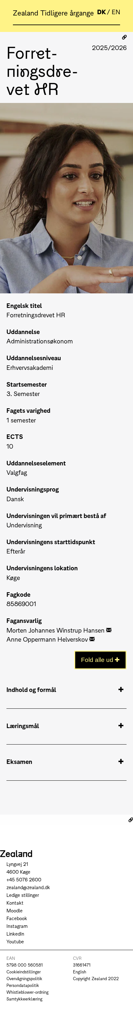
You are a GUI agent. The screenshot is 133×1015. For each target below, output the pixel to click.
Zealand (26, 12)
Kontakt (15, 902)
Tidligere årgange (67, 12)
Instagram (17, 926)
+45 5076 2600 (23, 879)
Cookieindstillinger (23, 971)
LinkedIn (15, 933)
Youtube (15, 941)
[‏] (108, 630)
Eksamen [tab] (19, 761)
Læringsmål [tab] (22, 725)
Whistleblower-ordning (27, 992)
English (79, 971)
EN (116, 11)
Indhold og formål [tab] (31, 689)
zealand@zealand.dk (28, 887)
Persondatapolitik (22, 985)
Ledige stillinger (22, 895)
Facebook (16, 918)
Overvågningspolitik (24, 978)
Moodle (14, 910)
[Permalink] (124, 37)
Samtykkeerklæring (24, 998)
